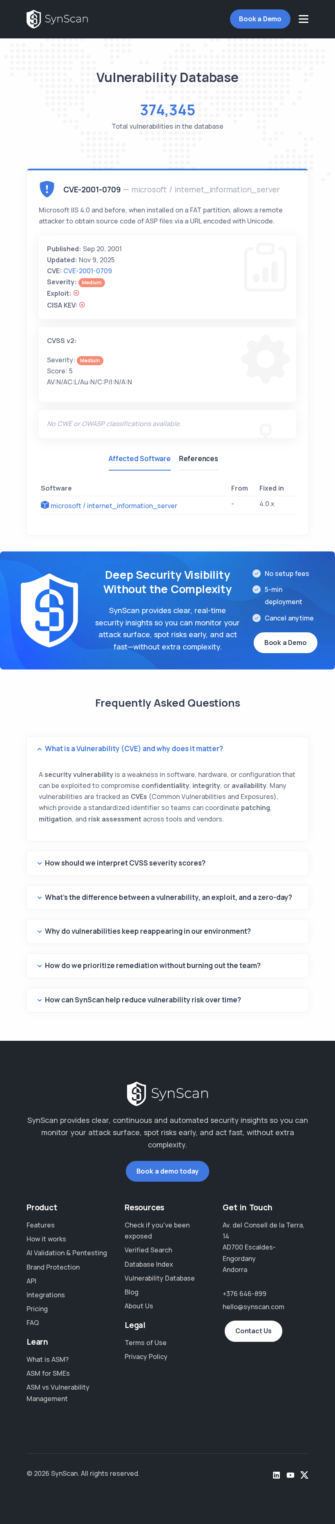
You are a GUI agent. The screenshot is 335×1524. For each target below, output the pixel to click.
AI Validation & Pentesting (67, 1252)
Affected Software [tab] (140, 458)
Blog (131, 1291)
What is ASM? (48, 1359)
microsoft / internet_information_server (114, 505)
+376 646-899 (244, 1293)
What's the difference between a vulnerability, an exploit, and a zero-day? (168, 897)
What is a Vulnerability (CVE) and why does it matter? (134, 748)
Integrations (46, 1294)
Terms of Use (146, 1342)
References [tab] (198, 458)
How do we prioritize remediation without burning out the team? (153, 965)
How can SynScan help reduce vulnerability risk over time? (143, 999)
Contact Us (253, 1330)
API (31, 1280)
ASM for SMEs (48, 1373)
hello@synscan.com (253, 1306)
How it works (46, 1238)
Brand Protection (53, 1267)
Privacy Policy (146, 1356)
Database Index (149, 1264)
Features (41, 1225)
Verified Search (148, 1249)
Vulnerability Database (160, 1278)
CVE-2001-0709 (87, 270)
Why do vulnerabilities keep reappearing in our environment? (148, 931)
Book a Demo (260, 18)
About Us (139, 1305)
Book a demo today (167, 1171)
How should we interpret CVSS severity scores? (125, 863)
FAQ (33, 1322)
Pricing (37, 1308)
